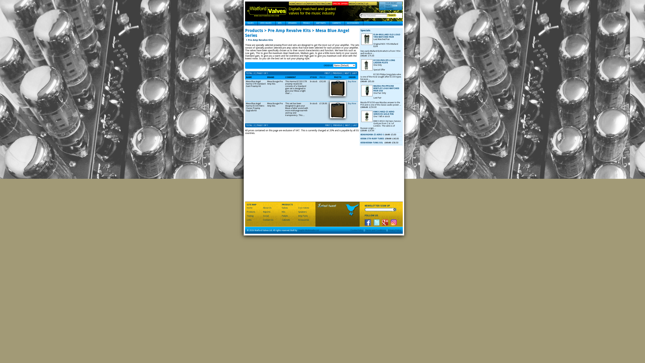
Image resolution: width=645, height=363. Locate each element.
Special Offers (340, 4)
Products (251, 212)
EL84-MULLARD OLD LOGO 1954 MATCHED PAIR (386, 35)
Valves (249, 23)
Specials (365, 30)
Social (266, 216)
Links (329, 4)
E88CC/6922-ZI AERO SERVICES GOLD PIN (383, 113)
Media (352, 4)
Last (354, 73)
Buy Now (352, 81)
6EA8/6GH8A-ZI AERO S (372, 134)
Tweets (321, 207)
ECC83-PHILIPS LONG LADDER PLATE (384, 61)
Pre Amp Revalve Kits (259, 40)
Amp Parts (320, 23)
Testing (321, 4)
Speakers (291, 23)
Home (292, 4)
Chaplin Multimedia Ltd (308, 230)
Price (322, 77)
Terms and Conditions (375, 230)
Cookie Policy (357, 230)
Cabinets (335, 23)
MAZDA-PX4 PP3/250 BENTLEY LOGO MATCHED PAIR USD (386, 88)
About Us (301, 4)
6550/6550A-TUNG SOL (372, 143)
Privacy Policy (394, 230)
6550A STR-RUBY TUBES (372, 138)
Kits (278, 23)
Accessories (352, 23)
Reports (311, 4)
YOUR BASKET (391, 3)
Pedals (305, 23)
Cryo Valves (264, 23)
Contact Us (362, 4)
